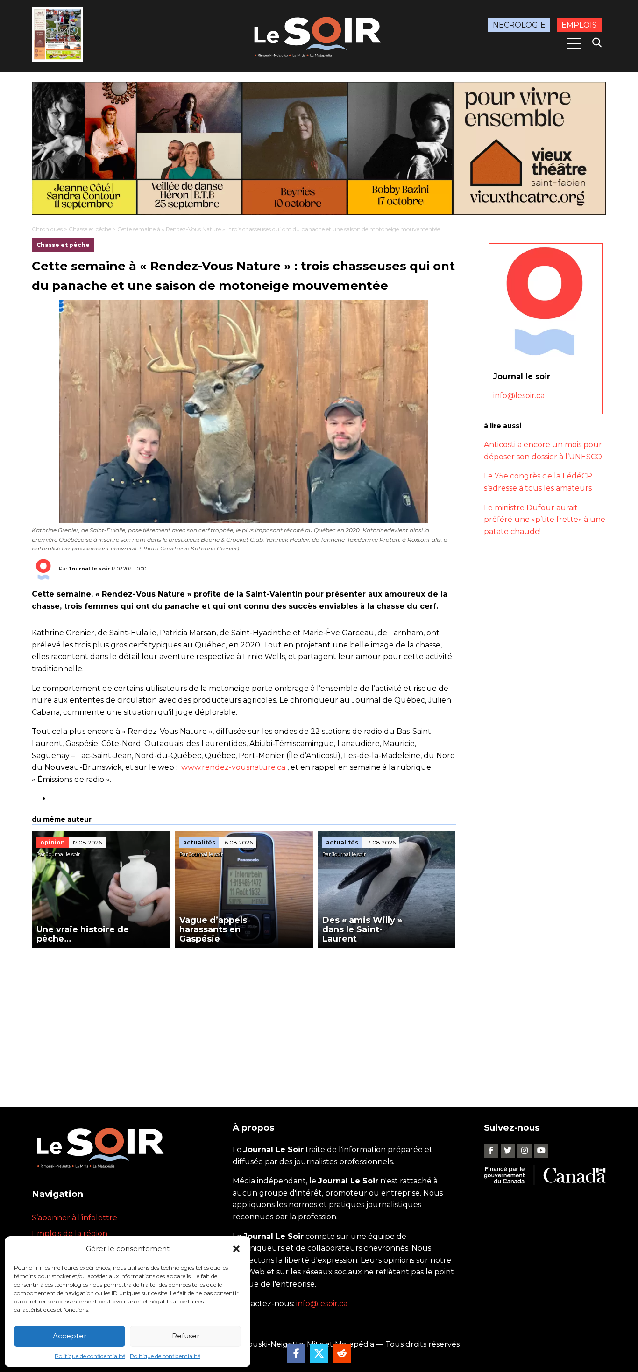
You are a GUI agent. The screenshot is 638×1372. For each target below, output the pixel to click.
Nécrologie (519, 25)
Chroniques (47, 228)
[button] (236, 1248)
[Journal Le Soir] (319, 35)
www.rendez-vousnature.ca (233, 767)
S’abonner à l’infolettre (74, 1217)
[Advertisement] (244, 1018)
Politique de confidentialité (90, 1355)
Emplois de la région (69, 1233)
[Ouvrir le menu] (574, 43)
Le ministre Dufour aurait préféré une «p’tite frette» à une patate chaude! (544, 519)
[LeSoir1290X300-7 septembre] (319, 148)
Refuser (185, 1335)
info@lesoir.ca (519, 395)
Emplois (579, 25)
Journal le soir (89, 568)
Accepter (69, 1335)
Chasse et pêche (90, 228)
